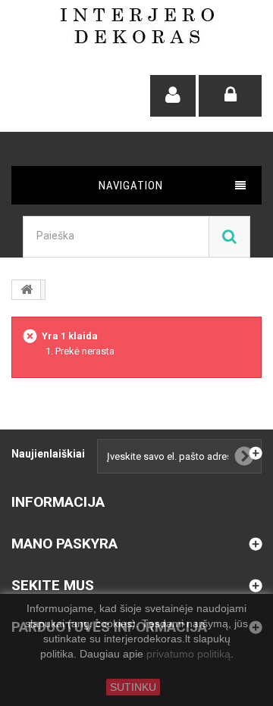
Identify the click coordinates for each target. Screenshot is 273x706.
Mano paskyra (64, 543)
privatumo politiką (188, 654)
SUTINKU (133, 687)
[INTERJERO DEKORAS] (136, 26)
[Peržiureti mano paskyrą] (173, 96)
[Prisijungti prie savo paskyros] (230, 96)
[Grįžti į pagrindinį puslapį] (26, 289)
